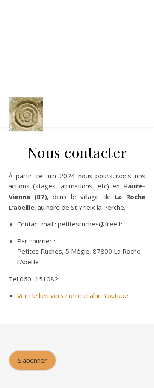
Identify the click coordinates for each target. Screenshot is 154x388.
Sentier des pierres (77, 40)
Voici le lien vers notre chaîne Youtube (72, 295)
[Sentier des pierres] (26, 114)
